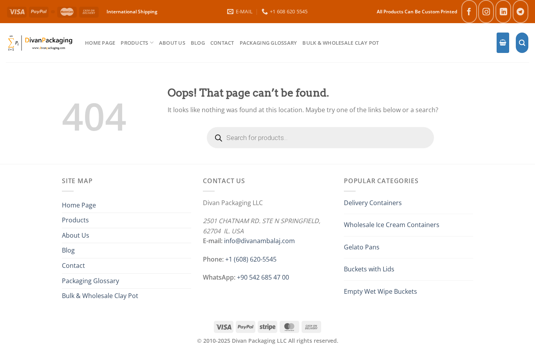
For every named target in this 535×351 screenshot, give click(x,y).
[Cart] (503, 43)
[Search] (522, 43)
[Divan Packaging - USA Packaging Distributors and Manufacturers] (39, 42)
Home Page (100, 42)
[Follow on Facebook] (469, 11)
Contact (222, 42)
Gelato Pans (362, 247)
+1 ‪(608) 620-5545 (251, 259)
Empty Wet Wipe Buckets (380, 291)
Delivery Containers (373, 202)
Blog (198, 42)
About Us (172, 42)
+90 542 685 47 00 (263, 277)
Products (134, 42)
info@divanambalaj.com (259, 240)
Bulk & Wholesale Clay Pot (340, 42)
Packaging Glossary (268, 42)
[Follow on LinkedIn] (503, 11)
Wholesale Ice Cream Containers (391, 224)
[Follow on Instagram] (486, 11)
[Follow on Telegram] (520, 11)
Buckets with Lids (369, 269)
